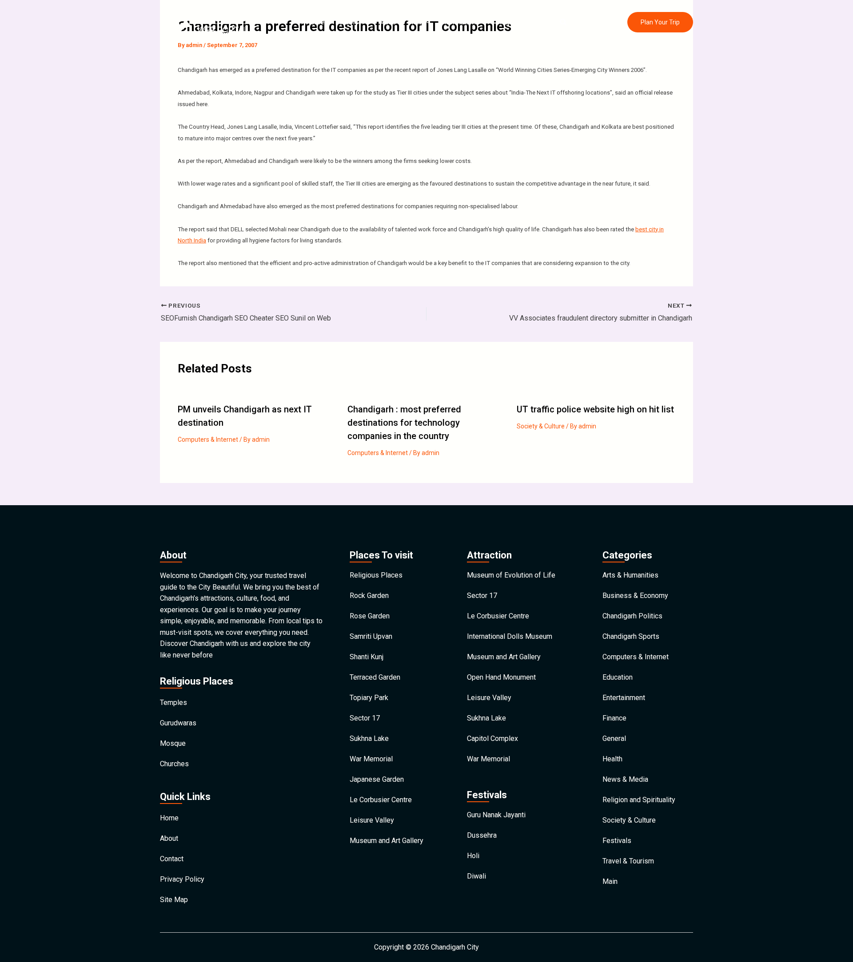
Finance (614, 718)
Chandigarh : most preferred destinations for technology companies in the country (404, 422)
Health (612, 759)
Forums (347, 22)
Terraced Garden (375, 677)
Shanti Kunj (366, 657)
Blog (502, 22)
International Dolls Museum (509, 636)
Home (315, 22)
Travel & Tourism (628, 861)
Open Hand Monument (501, 677)
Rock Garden (369, 595)
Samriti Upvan (371, 636)
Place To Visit (399, 22)
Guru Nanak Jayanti (496, 815)
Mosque (173, 743)
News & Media (625, 779)
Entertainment (623, 697)
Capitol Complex (492, 738)
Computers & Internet (208, 439)
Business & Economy (635, 595)
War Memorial (371, 759)
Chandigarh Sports (630, 636)
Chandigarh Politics (632, 616)
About (169, 838)
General (614, 738)
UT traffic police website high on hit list (595, 409)
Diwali (476, 876)
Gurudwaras (178, 723)
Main (610, 881)
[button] (564, 22)
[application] (363, 22)
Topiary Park (369, 697)
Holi (473, 855)
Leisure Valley (372, 820)
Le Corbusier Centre (381, 800)
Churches (174, 764)
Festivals (616, 840)
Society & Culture (541, 426)
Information (458, 22)
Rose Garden (370, 616)
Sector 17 (365, 718)
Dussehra (482, 835)
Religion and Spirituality (638, 800)
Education (617, 677)
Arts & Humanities (630, 575)
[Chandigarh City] (211, 21)
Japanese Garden (377, 779)
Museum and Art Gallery (386, 840)
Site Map (174, 899)
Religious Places (376, 575)
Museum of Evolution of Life (511, 575)
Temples (173, 702)
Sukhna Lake (369, 738)
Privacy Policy (182, 879)
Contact (532, 22)
